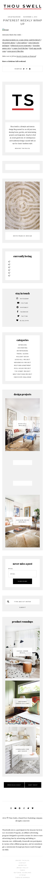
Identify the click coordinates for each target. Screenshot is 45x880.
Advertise (22, 865)
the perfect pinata (8, 43)
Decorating (22, 348)
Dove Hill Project (22, 359)
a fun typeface (22, 43)
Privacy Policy (22, 867)
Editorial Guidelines (22, 872)
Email (10, 568)
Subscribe (22, 581)
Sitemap (22, 875)
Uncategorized (14, 17)
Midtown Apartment (22, 365)
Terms (22, 870)
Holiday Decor (22, 356)
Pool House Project (22, 368)
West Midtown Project (22, 374)
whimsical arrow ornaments (21, 45)
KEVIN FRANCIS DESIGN (22, 236)
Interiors (22, 345)
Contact (22, 863)
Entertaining (22, 351)
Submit (22, 607)
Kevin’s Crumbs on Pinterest (26, 56)
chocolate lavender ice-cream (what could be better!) (21, 40)
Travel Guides (22, 354)
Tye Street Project (23, 371)
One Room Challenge (22, 377)
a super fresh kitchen (20, 48)
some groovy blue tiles (15, 51)
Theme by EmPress (22, 877)
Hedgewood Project (22, 362)
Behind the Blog (22, 148)
